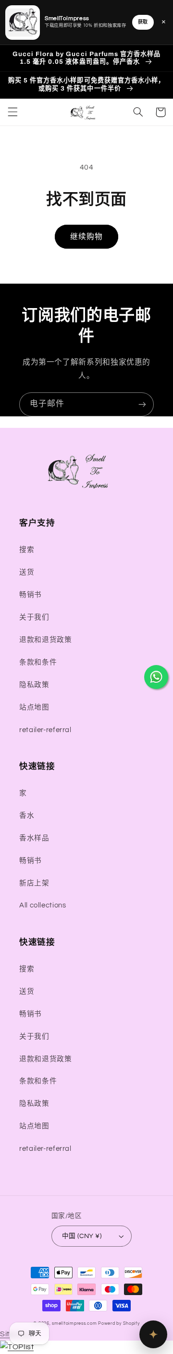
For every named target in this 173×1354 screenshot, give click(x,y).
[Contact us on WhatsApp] (156, 677)
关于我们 (34, 617)
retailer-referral (45, 730)
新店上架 (34, 883)
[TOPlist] (17, 1347)
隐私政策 (34, 684)
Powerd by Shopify (119, 1323)
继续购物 (86, 237)
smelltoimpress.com (74, 1323)
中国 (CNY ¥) (81, 1236)
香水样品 (34, 838)
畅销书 (30, 594)
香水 (26, 815)
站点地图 (34, 707)
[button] (12, 112)
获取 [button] (143, 22)
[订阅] (142, 404)
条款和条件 (38, 662)
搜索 (26, 549)
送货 (26, 572)
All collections (42, 905)
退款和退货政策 (45, 639)
